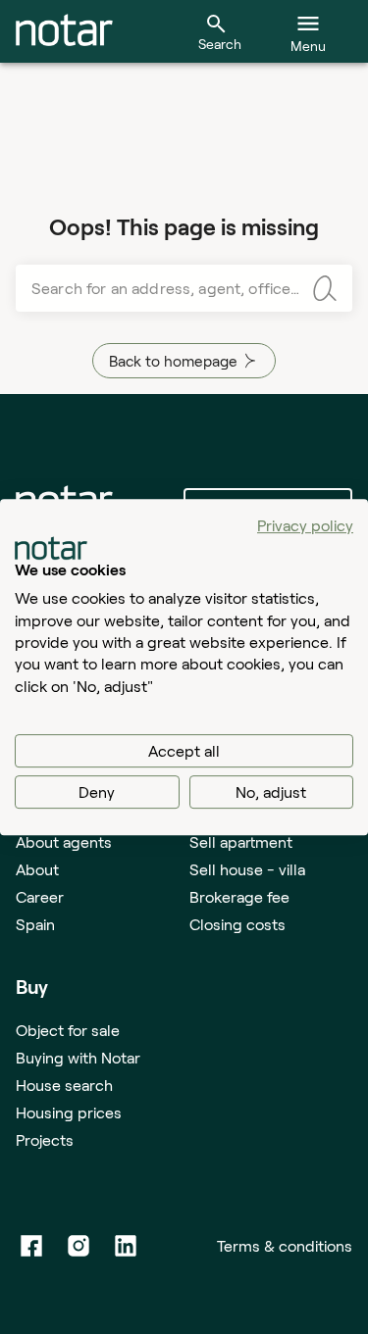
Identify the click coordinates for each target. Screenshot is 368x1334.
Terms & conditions (284, 1245)
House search (64, 1084)
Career (40, 896)
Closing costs (237, 923)
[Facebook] (31, 1245)
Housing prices (69, 1112)
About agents (64, 841)
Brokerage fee (239, 896)
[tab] (64, 31)
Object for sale (68, 1029)
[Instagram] (78, 1245)
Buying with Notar (78, 1057)
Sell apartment (240, 841)
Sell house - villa (247, 869)
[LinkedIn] (125, 1245)
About (37, 869)
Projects (45, 1139)
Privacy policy (305, 525)
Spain (35, 923)
